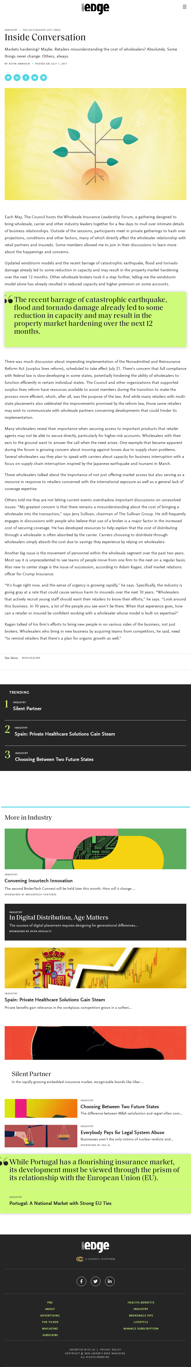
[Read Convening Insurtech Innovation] (95, 848)
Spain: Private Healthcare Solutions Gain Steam (65, 734)
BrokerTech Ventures (41, 895)
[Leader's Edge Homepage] (95, 1247)
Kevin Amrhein (19, 64)
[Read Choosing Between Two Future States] (41, 1108)
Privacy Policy (110, 1350)
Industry (11, 30)
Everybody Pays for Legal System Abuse (122, 1132)
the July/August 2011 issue (42, 30)
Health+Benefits (141, 1302)
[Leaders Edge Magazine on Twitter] (95, 1281)
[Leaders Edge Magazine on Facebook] (81, 1281)
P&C (50, 1302)
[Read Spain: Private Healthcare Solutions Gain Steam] (95, 968)
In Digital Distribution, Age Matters (58, 918)
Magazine (50, 1328)
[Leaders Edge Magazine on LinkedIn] (110, 1281)
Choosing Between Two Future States (54, 759)
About (50, 1309)
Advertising (50, 1315)
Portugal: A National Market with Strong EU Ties (60, 1203)
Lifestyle (141, 1322)
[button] (184, 6)
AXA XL (106, 1145)
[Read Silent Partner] (95, 1043)
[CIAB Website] (95, 1259)
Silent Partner (27, 709)
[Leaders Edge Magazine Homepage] (95, 9)
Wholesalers (31, 658)
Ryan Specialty (40, 932)
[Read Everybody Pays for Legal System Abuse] (41, 1136)
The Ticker (50, 1322)
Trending (19, 693)
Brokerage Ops (141, 1315)
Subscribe (50, 1335)
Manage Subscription (141, 1328)
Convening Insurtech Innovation (39, 881)
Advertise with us (82, 1350)
